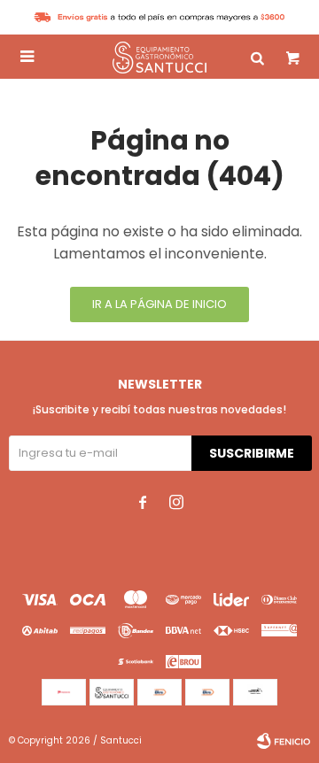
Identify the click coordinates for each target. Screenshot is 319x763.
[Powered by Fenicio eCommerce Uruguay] (283, 741)
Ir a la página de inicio (159, 304)
